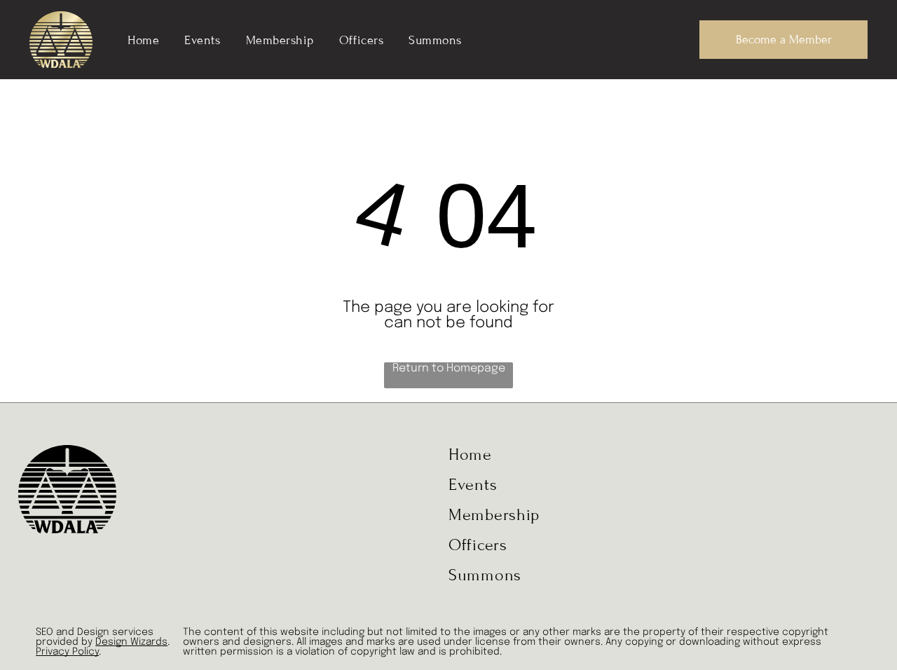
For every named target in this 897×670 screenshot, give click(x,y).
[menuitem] (143, 39)
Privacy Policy (67, 652)
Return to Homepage (448, 368)
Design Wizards (131, 642)
